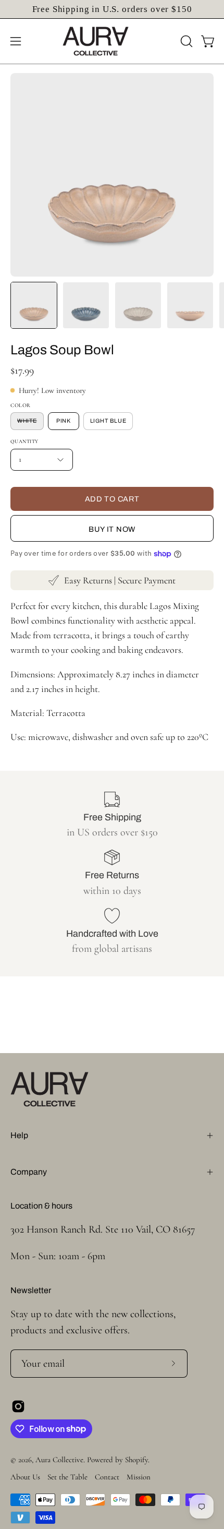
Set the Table (67, 1477)
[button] (185, 41)
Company (28, 1171)
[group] (112, 9)
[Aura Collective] (112, 41)
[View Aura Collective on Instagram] (18, 1406)
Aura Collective (59, 1459)
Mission (139, 1477)
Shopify (136, 1459)
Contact (107, 1477)
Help (19, 1135)
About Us (25, 1477)
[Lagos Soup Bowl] (33, 305)
